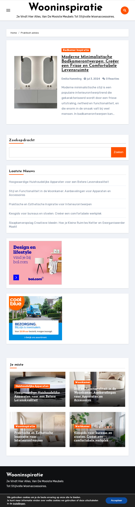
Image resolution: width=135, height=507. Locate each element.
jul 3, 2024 (93, 78)
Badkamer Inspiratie (76, 50)
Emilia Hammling (72, 78)
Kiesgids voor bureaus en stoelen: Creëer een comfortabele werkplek (55, 213)
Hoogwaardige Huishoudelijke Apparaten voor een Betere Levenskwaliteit (59, 182)
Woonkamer (82, 382)
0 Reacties (112, 78)
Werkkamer (82, 426)
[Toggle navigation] (8, 10)
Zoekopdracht (22, 140)
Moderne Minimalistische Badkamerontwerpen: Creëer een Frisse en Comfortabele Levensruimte (90, 63)
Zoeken (118, 152)
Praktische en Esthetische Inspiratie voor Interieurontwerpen (50, 204)
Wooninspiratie (65, 8)
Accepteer (116, 500)
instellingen (19, 503)
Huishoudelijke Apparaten (32, 386)
